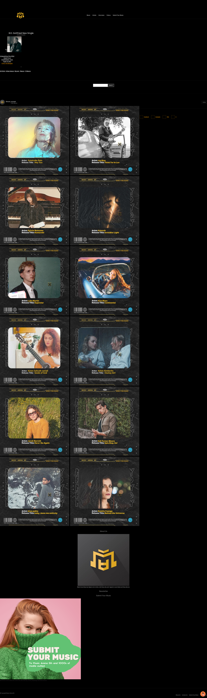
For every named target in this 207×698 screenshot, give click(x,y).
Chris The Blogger (7, 63)
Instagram (157, 117)
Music (7, 50)
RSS (168, 117)
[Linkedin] (174, 15)
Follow (204, 102)
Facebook (146, 117)
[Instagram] (171, 15)
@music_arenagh (11, 101)
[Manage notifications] (203, 695)
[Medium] (178, 15)
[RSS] (164, 117)
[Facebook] (167, 15)
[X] (181, 15)
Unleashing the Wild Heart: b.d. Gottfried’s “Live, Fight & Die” (7, 58)
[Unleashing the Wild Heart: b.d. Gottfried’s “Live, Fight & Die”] (7, 44)
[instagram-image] (34, 140)
